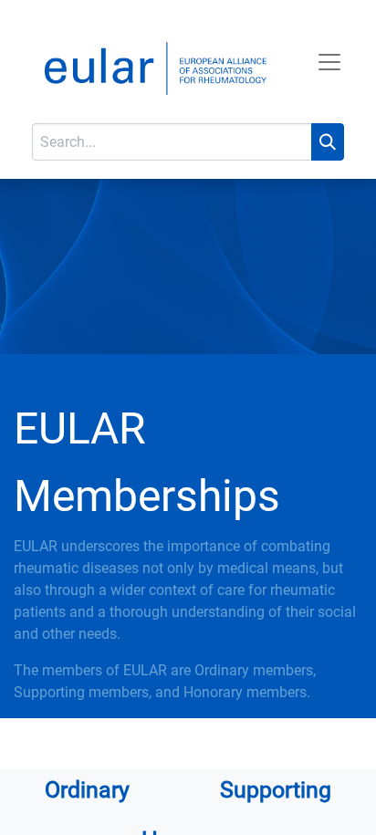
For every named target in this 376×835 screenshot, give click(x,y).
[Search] (327, 142)
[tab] (87, 794)
